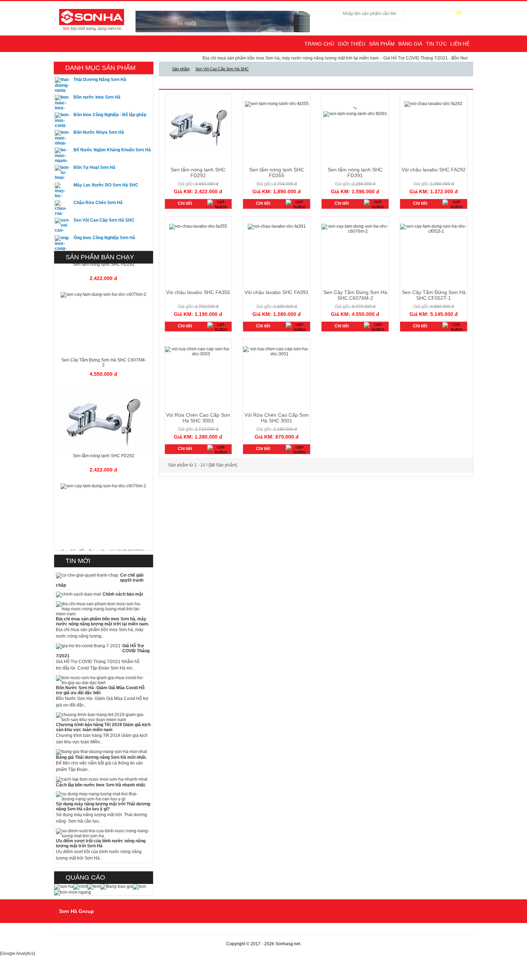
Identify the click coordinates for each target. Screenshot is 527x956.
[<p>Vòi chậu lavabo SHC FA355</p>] (198, 226)
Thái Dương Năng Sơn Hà (99, 79)
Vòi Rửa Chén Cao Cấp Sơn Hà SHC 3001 (276, 417)
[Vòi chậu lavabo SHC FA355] (218, 327)
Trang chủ (319, 44)
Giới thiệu (351, 44)
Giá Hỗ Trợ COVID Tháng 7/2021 (393, 58)
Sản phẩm (382, 44)
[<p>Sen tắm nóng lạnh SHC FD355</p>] (277, 103)
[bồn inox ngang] (72, 892)
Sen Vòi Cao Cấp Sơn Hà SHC (103, 220)
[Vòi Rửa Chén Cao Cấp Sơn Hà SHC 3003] (218, 449)
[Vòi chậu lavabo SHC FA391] (297, 327)
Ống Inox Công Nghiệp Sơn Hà (104, 237)
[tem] (93, 886)
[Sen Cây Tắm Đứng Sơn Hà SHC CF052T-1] (453, 327)
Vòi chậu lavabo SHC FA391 (276, 292)
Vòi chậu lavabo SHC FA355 (198, 292)
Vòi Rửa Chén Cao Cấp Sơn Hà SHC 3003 (198, 417)
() (459, 12)
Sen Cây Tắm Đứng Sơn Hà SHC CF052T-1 (434, 295)
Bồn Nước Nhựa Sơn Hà (98, 132)
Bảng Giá (410, 44)
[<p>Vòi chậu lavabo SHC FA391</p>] (277, 226)
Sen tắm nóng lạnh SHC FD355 (276, 172)
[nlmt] (80, 886)
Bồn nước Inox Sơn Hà (96, 97)
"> (355, 108)
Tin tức (436, 44)
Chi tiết (185, 203)
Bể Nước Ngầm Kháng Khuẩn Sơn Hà (112, 149)
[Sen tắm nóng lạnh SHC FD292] (218, 204)
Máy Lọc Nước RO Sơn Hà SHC (105, 185)
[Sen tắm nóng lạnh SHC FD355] (297, 204)
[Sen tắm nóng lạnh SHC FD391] (375, 204)
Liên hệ (460, 44)
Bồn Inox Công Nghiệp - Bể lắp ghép (109, 114)
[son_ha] (63, 886)
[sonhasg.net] (163, 69)
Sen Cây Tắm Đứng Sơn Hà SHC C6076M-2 (355, 295)
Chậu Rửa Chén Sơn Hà (98, 202)
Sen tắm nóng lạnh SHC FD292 (198, 172)
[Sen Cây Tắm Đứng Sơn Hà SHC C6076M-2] (375, 327)
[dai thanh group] (91, 19)
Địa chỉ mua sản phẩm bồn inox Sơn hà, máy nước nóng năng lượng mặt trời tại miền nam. (269, 58)
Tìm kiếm (419, 13)
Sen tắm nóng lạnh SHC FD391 (355, 172)
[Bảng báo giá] (116, 886)
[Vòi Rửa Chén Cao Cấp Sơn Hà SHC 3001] (297, 449)
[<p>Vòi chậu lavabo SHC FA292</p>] (433, 103)
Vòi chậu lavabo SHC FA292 (434, 169)
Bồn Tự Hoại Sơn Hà (94, 167)
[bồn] (139, 886)
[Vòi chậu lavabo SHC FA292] (453, 204)
